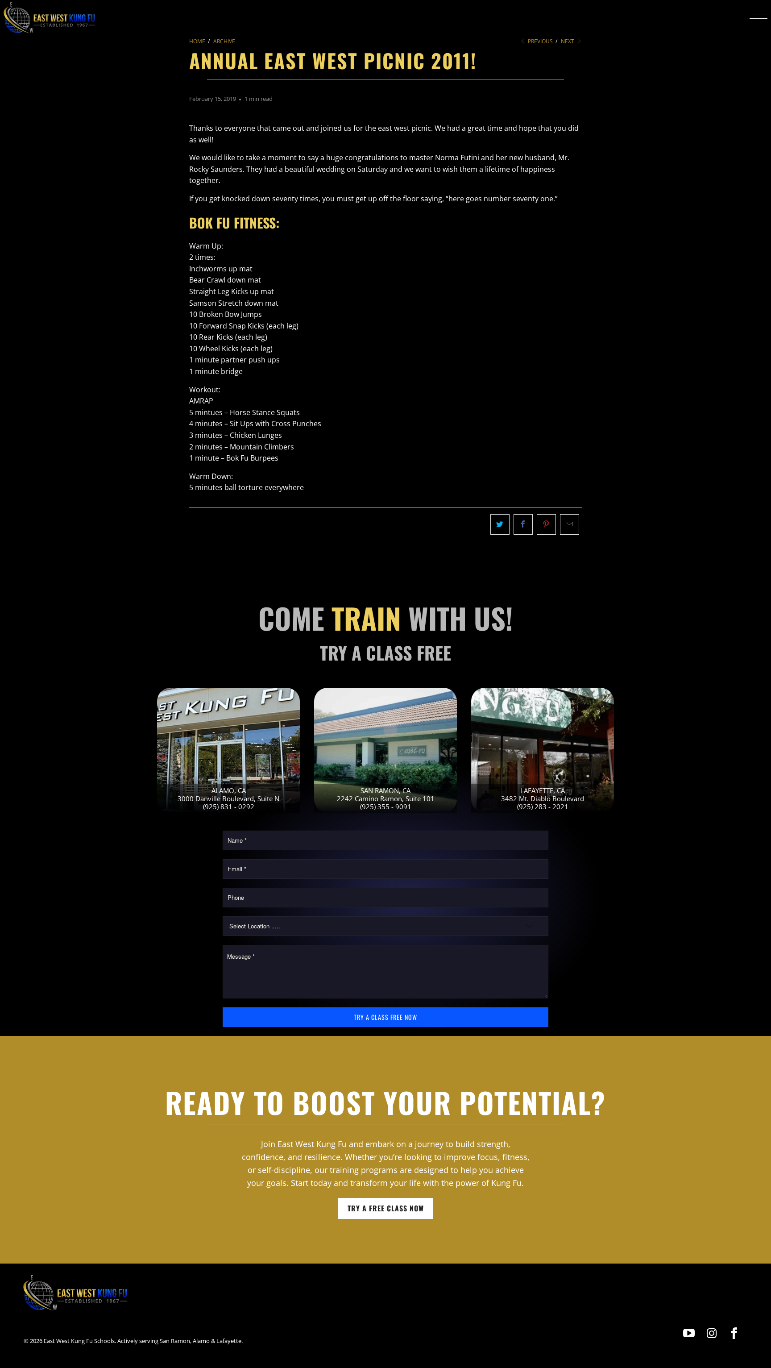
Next (568, 41)
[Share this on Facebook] (523, 524)
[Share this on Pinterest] (546, 524)
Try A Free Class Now (386, 1208)
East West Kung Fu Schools (79, 1341)
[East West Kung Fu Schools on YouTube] (689, 1333)
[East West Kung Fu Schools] (49, 18)
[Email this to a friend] (569, 524)
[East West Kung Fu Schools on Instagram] (712, 1333)
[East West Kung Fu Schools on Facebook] (734, 1333)
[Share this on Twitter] (500, 524)
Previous (539, 41)
